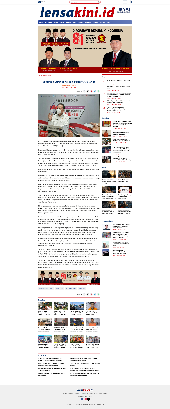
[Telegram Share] (95, 91)
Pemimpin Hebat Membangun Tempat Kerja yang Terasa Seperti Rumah (108, 211)
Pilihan (41, 22)
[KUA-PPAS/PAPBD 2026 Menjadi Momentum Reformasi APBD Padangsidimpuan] (61, 322)
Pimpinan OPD (59, 288)
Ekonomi (80, 22)
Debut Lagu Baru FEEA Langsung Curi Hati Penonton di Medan (85, 364)
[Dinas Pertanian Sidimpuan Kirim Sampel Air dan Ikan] (45, 306)
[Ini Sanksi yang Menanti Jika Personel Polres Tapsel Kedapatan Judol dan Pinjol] (93, 339)
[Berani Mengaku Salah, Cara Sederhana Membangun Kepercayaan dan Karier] (125, 189)
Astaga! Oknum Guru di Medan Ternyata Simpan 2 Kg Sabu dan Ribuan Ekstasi (84, 359)
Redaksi (77, 393)
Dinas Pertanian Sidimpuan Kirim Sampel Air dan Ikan (44, 313)
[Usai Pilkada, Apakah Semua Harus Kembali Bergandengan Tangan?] (105, 244)
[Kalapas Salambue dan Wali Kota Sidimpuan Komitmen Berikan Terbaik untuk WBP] (45, 322)
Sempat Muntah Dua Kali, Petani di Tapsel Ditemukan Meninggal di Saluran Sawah (61, 346)
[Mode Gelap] (130, 2)
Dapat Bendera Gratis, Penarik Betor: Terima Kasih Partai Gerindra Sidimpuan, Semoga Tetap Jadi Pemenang (121, 235)
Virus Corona (81, 288)
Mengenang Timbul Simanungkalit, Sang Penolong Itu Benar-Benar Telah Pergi (122, 252)
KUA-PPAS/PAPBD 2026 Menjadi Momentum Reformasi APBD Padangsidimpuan (61, 329)
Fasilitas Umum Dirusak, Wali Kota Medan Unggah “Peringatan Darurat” (52, 369)
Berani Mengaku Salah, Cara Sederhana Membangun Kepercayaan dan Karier (124, 196)
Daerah (62, 22)
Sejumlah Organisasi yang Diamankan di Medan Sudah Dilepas (51, 374)
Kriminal (68, 22)
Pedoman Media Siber (87, 393)
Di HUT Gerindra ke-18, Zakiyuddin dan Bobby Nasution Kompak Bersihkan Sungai (51, 364)
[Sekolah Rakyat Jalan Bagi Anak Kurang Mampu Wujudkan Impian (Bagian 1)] (106, 227)
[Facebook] (82, 399)
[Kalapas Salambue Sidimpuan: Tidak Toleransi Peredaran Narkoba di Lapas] (45, 339)
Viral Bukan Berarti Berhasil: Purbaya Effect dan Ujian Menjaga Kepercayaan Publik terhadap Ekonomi (124, 211)
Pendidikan (88, 22)
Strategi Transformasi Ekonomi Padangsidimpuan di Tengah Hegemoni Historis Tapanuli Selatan (117, 109)
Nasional (56, 22)
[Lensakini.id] (85, 12)
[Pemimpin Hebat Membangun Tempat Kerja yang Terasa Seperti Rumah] (109, 204)
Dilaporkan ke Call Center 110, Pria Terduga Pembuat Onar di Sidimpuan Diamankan (121, 132)
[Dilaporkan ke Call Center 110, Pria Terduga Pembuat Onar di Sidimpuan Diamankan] (106, 133)
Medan (51, 288)
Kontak (105, 393)
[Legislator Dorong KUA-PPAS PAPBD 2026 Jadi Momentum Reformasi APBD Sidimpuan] (77, 322)
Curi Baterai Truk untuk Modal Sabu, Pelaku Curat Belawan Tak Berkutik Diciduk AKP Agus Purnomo (92, 329)
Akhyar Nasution (43, 288)
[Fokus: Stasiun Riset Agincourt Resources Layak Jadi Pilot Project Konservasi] (61, 306)
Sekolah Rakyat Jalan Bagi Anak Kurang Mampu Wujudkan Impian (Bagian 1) (121, 226)
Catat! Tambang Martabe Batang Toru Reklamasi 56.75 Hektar (76, 346)
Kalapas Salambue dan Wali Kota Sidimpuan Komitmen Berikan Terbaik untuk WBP (44, 329)
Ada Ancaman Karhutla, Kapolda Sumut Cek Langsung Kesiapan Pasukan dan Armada (76, 313)
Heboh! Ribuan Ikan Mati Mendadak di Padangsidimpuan (121, 139)
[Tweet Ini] (87, 91)
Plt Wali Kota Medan (71, 288)
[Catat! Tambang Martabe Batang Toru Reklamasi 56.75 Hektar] (77, 339)
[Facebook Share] (84, 91)
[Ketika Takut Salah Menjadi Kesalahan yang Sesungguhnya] (109, 174)
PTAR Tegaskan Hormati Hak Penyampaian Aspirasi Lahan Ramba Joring (119, 101)
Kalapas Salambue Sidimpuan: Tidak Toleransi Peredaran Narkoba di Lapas (43, 346)
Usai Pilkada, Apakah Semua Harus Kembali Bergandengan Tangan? (121, 243)
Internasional (48, 22)
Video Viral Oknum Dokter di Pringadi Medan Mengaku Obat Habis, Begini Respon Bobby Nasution (84, 369)
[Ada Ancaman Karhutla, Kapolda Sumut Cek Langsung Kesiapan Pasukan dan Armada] (77, 306)
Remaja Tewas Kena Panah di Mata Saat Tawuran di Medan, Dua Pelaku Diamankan (84, 374)
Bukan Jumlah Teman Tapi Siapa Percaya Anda (118, 87)
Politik (74, 22)
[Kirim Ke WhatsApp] (98, 91)
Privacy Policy (98, 393)
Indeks (125, 2)
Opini (108, 22)
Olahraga (102, 22)
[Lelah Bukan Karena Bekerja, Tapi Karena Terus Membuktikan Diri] (109, 189)
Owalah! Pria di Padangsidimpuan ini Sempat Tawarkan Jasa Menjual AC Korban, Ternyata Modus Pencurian (122, 124)
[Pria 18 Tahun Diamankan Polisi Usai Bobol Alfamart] (93, 306)
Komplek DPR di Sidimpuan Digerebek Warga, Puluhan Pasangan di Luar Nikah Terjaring (122, 158)
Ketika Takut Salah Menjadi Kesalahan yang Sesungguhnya (109, 181)
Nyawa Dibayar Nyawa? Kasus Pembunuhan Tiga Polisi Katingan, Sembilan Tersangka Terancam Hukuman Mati (119, 94)
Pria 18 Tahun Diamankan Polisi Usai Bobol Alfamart (92, 313)
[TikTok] (88, 399)
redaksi (64, 85)
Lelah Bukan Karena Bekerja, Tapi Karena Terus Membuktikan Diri (109, 196)
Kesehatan (95, 22)
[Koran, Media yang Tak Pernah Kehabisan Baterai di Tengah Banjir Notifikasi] (125, 174)
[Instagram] (85, 399)
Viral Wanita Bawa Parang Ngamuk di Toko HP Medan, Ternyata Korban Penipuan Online (51, 359)
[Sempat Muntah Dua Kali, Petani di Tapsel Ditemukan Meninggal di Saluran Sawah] (61, 339)
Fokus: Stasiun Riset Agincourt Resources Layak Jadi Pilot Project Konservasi (60, 313)
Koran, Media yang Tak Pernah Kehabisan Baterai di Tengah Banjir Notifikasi (124, 181)
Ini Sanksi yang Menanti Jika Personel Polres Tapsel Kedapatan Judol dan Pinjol (92, 346)
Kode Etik (70, 393)
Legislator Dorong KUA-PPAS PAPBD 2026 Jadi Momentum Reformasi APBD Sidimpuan (76, 329)
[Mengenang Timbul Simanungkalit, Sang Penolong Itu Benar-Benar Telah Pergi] (105, 252)
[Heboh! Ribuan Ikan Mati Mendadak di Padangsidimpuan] (106, 141)
